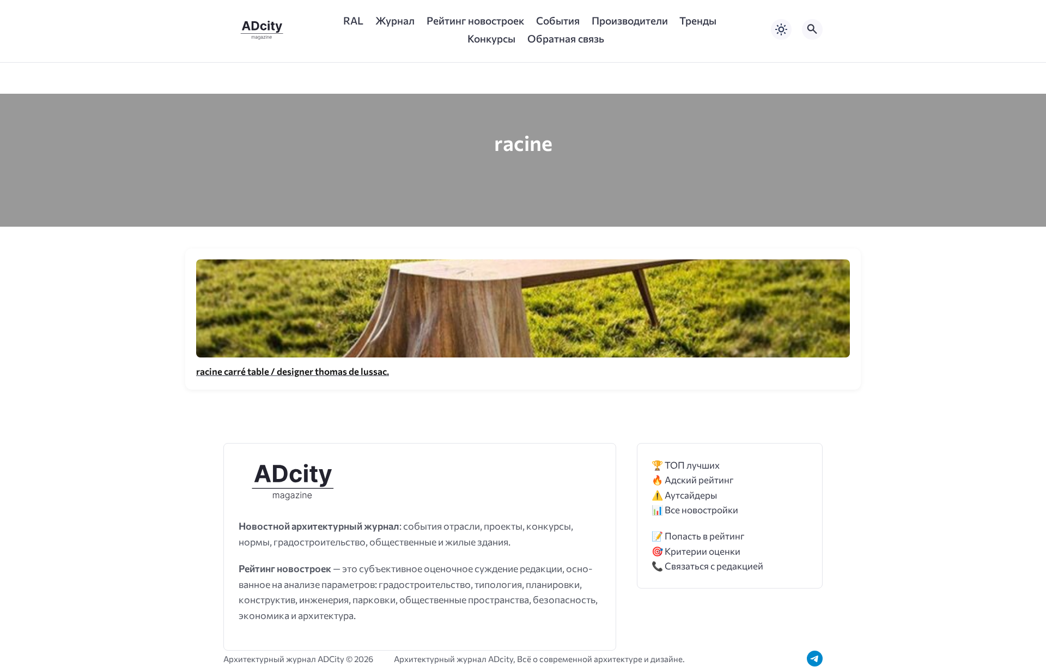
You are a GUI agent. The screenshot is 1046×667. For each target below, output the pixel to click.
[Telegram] (815, 658)
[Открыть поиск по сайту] (812, 29)
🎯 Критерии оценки (696, 551)
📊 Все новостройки (695, 510)
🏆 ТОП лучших (686, 465)
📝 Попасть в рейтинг (698, 536)
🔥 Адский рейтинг (693, 480)
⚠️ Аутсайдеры (684, 495)
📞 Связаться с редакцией (707, 566)
